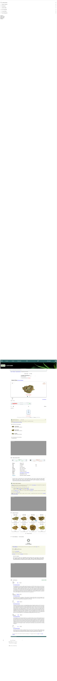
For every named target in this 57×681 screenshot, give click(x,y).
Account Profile (4, 11)
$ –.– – (12, 406)
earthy (28, 488)
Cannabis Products (4, 2)
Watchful (18, 594)
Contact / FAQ (2, 16)
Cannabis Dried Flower (18, 371)
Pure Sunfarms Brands (16, 584)
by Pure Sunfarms (20, 380)
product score (16, 490)
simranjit (18, 601)
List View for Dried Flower (13, 645)
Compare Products (29, 533)
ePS (36, 546)
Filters (31, 373)
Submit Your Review (14, 636)
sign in (38, 633)
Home (11, 371)
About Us (1, 15)
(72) (12, 399)
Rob (17, 582)
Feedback (1, 18)
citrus (25, 488)
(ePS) (29, 419)
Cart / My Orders (4, 9)
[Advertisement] (28, 448)
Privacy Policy (2, 17)
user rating (31, 490)
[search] (11, 369)
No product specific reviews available (17, 422)
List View (27, 373)
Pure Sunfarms (44, 399)
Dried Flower (15, 437)
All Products (14, 371)
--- (28, 412)
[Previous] (3, 640)
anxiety (28, 489)
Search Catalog (4, 7)
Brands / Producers (4, 4)
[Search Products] (27, 361)
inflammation (32, 489)
